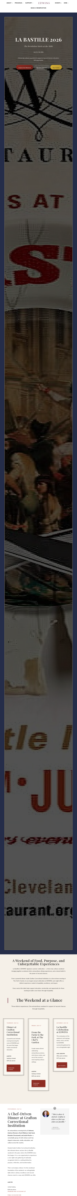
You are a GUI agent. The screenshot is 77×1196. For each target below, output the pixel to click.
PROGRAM (18, 3)
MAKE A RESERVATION (38, 8)
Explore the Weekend (25, 67)
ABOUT (9, 3)
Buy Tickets (56, 67)
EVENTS (57, 3)
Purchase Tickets (11, 1069)
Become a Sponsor (42, 67)
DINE (65, 3)
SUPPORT (28, 3)
